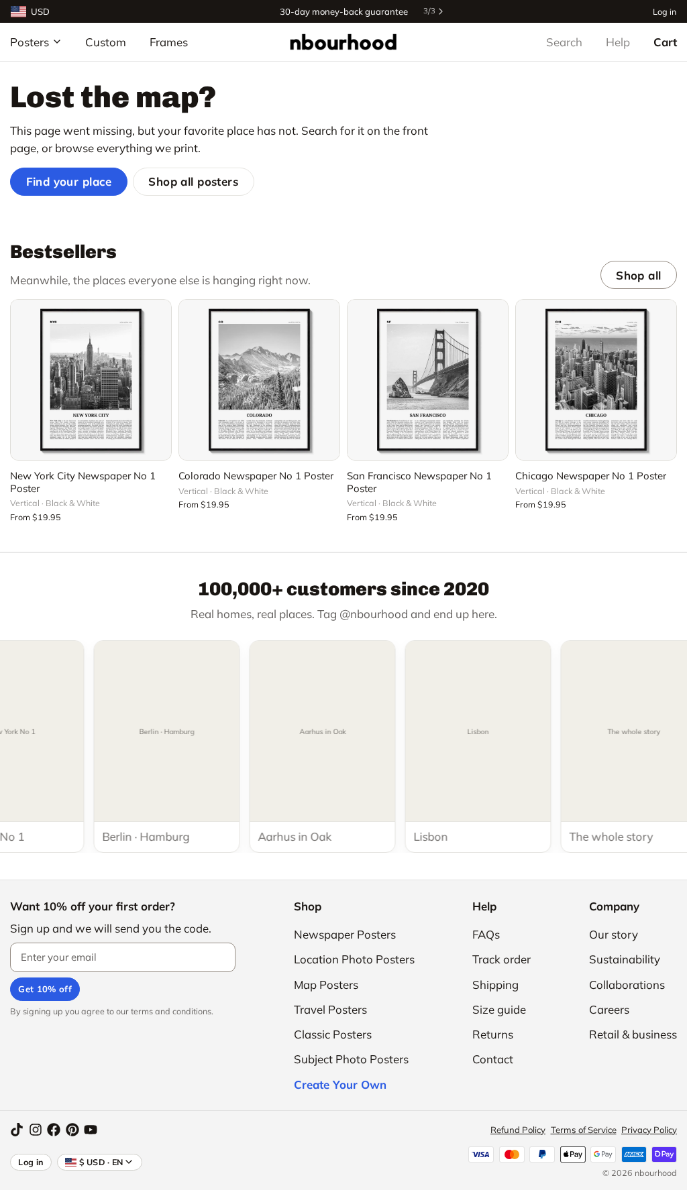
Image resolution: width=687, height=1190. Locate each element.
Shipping (495, 984)
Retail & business (633, 1034)
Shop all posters (193, 181)
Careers (609, 1009)
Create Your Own (340, 1084)
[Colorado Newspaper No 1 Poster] (259, 380)
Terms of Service (584, 1129)
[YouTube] (90, 1129)
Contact (492, 1059)
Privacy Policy (649, 1129)
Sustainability (624, 959)
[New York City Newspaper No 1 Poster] (91, 380)
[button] (91, 442)
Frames (169, 42)
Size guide (499, 1009)
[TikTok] (16, 1129)
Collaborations (627, 984)
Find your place (69, 181)
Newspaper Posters (345, 934)
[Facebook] (53, 1129)
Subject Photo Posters (351, 1059)
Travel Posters (330, 1009)
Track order (501, 959)
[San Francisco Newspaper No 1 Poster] (428, 380)
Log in (664, 11)
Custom (105, 42)
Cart (665, 42)
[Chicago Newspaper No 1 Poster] (596, 380)
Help (618, 42)
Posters (29, 42)
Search (564, 42)
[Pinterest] (72, 1129)
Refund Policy (517, 1129)
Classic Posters (333, 1034)
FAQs (486, 934)
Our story (613, 934)
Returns (492, 1034)
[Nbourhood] (343, 41)
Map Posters (326, 984)
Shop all (638, 275)
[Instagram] (35, 1129)
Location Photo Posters (354, 959)
